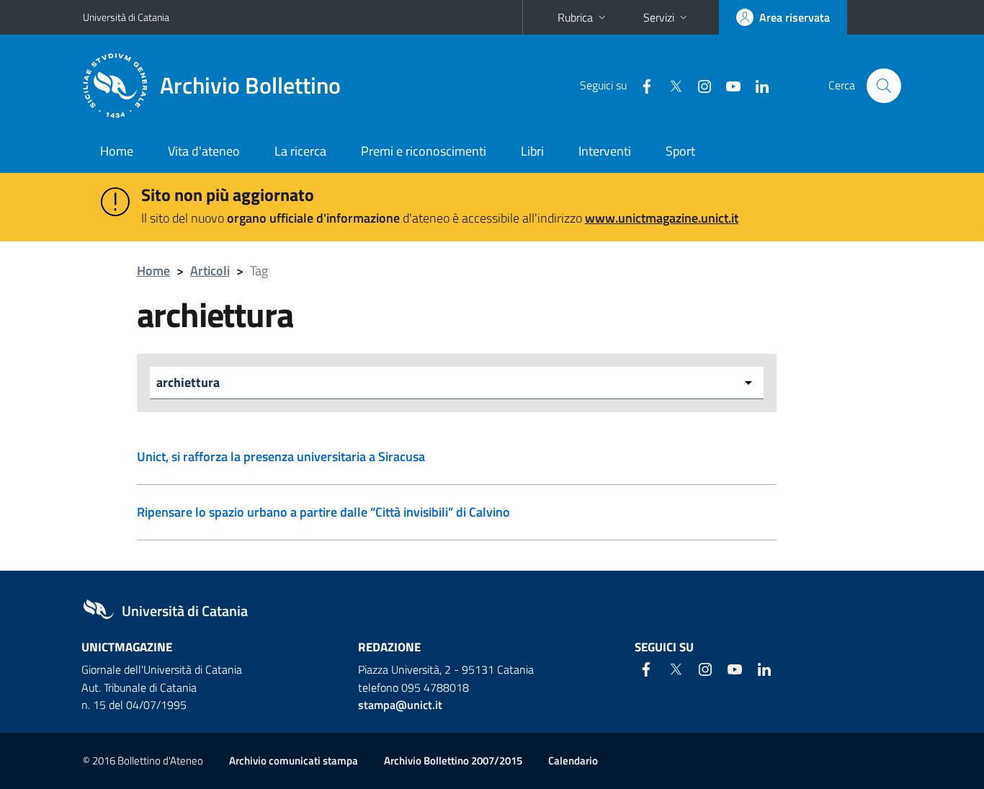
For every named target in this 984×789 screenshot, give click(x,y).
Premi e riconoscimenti (423, 151)
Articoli (210, 270)
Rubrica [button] (575, 17)
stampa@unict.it (400, 704)
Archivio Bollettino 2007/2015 (453, 760)
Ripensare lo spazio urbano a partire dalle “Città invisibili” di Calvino (323, 512)
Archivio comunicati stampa (293, 760)
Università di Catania (126, 16)
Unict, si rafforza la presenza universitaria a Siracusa (281, 456)
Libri (532, 151)
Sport (680, 151)
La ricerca (300, 151)
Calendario (573, 760)
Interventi (604, 151)
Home (116, 151)
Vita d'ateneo (204, 151)
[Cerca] (884, 85)
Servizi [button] (658, 17)
